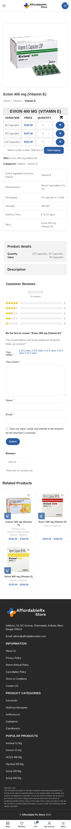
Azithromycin (13, 714)
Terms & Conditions (16, 678)
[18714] (60, 133)
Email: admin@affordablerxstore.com (26, 636)
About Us (11, 650)
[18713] (60, 125)
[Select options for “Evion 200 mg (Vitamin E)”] (41, 516)
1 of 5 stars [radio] (25, 350)
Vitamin (17, 100)
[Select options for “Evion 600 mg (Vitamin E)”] (7, 570)
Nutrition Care (18, 529)
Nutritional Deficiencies (18, 532)
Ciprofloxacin (13, 728)
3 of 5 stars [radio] (50, 350)
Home (6, 100)
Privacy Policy (13, 657)
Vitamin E (30, 100)
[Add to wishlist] (28, 495)
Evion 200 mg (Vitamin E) (52, 522)
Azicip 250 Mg (13, 771)
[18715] (60, 141)
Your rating (9, 353)
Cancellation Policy (16, 671)
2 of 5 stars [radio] (38, 350)
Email (10, 414)
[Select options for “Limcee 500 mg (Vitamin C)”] (7, 516)
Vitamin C (23, 535)
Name (10, 400)
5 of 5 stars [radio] (31, 353)
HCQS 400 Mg (14, 757)
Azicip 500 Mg (13, 778)
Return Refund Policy (17, 664)
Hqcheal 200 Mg (14, 764)
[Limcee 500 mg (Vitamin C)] (18, 505)
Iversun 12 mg (13, 750)
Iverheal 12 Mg (14, 743)
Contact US (12, 685)
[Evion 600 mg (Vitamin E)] (18, 559)
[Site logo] (35, 5)
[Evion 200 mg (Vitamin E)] (52, 505)
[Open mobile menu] (4, 5)
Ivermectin (11, 700)
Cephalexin (12, 721)
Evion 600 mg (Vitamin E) (19, 576)
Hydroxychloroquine (16, 707)
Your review (13, 361)
